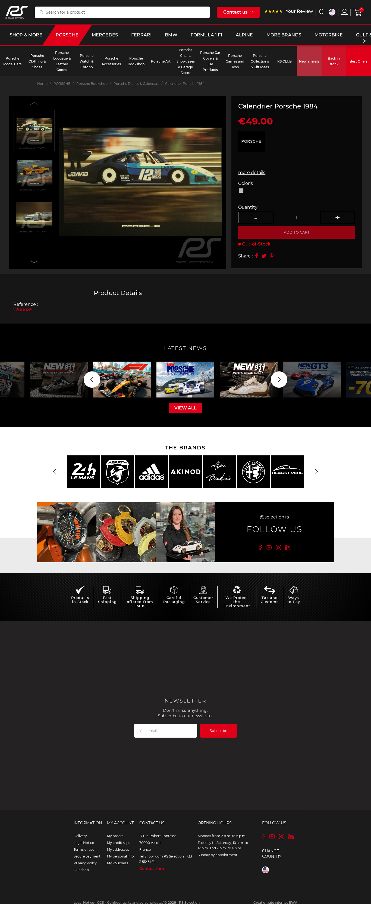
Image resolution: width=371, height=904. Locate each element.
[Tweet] (264, 255)
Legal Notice (84, 843)
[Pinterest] (271, 255)
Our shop (81, 870)
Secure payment (87, 856)
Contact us (235, 12)
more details (251, 172)
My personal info (120, 856)
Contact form (152, 868)
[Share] (256, 255)
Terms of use (84, 849)
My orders (115, 836)
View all (185, 408)
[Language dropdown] (332, 12)
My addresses (118, 849)
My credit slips (118, 843)
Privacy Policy (85, 863)
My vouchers (117, 863)
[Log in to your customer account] (344, 12)
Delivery (80, 836)
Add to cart (297, 232)
